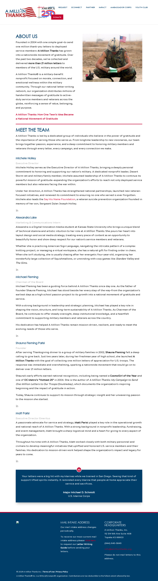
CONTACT (42, 17)
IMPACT (102, 7)
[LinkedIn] (17, 211)
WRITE (51, 7)
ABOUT (40, 7)
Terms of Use (49, 571)
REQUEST (62, 7)
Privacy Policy (62, 571)
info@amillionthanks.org (117, 549)
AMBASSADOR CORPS (120, 7)
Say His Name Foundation (59, 199)
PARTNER (90, 7)
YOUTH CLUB (141, 7)
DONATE (57, 17)
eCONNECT (76, 7)
